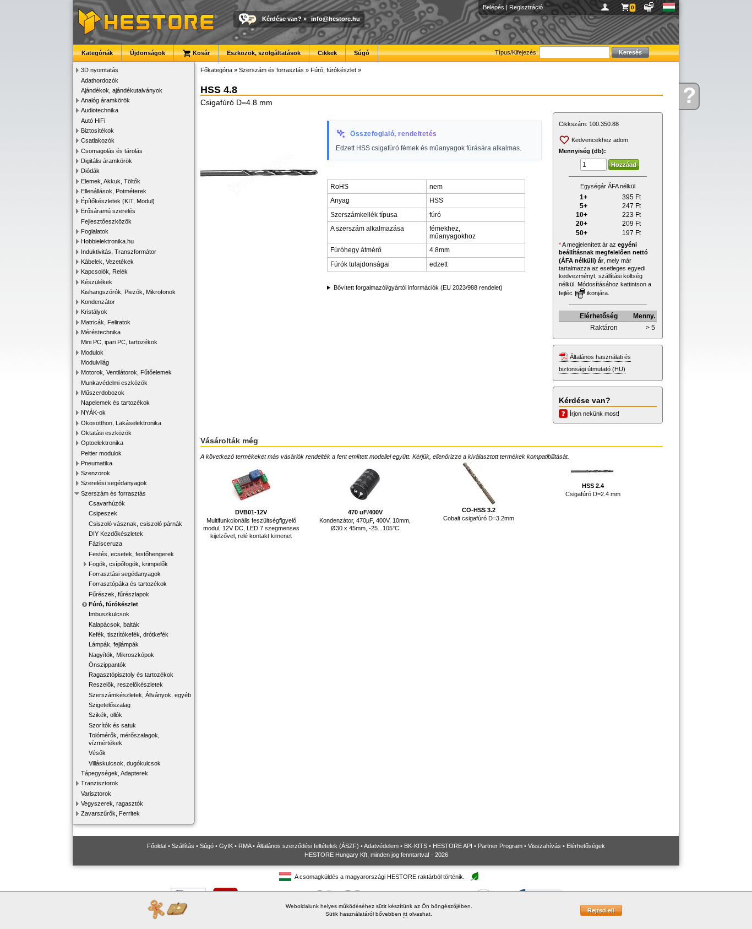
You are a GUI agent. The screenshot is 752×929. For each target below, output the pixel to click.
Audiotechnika (99, 110)
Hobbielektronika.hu (107, 241)
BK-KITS (415, 846)
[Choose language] (669, 7)
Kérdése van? (282, 18)
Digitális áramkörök (106, 160)
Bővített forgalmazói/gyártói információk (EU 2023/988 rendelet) (418, 287)
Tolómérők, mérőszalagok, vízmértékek (124, 739)
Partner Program (500, 846)
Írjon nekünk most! (594, 413)
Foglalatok (94, 231)
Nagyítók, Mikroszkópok (121, 654)
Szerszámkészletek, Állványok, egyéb (140, 695)
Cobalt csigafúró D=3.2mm (478, 514)
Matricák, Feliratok (105, 322)
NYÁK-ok (93, 412)
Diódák (90, 170)
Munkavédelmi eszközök (114, 382)
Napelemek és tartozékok (115, 402)
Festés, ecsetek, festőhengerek (131, 554)
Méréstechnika (101, 332)
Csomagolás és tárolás (112, 151)
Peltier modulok (101, 453)
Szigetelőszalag (109, 705)
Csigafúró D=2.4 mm (592, 489)
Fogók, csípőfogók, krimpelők (128, 564)
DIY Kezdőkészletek (116, 533)
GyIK (226, 846)
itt (405, 914)
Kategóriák (97, 53)
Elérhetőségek (585, 846)
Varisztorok (96, 793)
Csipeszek (103, 513)
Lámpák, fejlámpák (114, 644)
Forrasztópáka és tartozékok (128, 583)
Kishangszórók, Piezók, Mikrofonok (128, 292)
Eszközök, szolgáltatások (264, 53)
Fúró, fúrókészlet (113, 604)
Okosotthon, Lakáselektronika (121, 423)
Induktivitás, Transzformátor (118, 251)
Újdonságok (147, 53)
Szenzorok (95, 473)
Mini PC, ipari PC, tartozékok (119, 342)
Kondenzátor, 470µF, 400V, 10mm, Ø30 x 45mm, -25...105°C (365, 520)
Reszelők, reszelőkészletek (126, 684)
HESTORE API (452, 846)
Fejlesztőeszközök (106, 221)
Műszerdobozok (102, 392)
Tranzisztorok (99, 783)
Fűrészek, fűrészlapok (119, 594)
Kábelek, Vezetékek (107, 261)
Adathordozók (99, 80)
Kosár (200, 53)
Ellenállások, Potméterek (113, 191)
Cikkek (327, 53)
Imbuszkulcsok (109, 614)
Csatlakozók (98, 140)
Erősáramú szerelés (108, 211)
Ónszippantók (107, 664)
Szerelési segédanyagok (114, 483)
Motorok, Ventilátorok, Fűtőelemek (126, 372)
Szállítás (183, 846)
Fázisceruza (105, 543)
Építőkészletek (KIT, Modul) (118, 201)
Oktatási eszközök (106, 433)
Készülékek (96, 282)
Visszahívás (544, 846)
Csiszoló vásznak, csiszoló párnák (135, 523)
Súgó (361, 53)
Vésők (97, 752)
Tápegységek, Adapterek (114, 773)
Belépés (493, 7)
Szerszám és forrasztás (113, 493)
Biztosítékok (97, 130)
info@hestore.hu (335, 18)
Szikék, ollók (105, 714)
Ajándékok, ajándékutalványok (121, 90)
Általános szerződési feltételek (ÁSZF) (308, 846)
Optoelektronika (102, 442)
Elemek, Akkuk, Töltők (110, 181)
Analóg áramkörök (105, 100)
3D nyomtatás (99, 70)
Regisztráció (526, 7)
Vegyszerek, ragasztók (112, 803)
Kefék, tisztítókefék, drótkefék (128, 634)
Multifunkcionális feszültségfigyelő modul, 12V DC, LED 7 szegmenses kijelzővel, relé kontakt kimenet (251, 524)
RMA (244, 846)
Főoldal (156, 846)
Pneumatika (96, 463)
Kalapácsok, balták (114, 624)
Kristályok (94, 311)
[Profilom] (607, 7)
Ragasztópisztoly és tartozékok (131, 674)
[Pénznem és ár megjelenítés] (649, 7)
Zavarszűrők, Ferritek (110, 813)
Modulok (92, 352)
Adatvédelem (381, 846)
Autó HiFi (93, 120)
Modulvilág (95, 362)
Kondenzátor (98, 301)
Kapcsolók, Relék (104, 271)
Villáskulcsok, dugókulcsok (125, 763)
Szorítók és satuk (112, 725)
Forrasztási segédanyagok (125, 574)
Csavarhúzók (107, 503)
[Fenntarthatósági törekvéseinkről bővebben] (474, 877)
